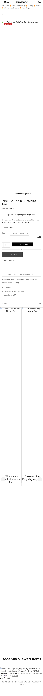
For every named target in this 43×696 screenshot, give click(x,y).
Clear (39, 237)
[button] (5, 2)
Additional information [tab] (27, 274)
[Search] (5, 17)
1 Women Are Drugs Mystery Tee (32, 478)
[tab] (12, 274)
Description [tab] (12, 274)
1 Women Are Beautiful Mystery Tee (11, 479)
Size (3, 233)
